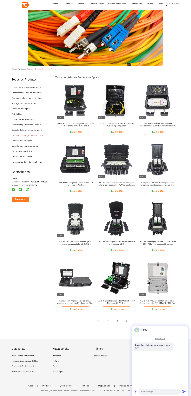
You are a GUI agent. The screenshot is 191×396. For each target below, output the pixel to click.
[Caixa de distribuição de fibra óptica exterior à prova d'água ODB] (116, 218)
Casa (30, 386)
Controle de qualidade (117, 4)
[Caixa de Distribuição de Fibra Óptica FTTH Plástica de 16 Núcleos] (75, 159)
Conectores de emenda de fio (25, 146)
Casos (160, 4)
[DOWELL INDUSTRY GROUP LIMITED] (25, 5)
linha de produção (101, 356)
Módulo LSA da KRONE (22, 156)
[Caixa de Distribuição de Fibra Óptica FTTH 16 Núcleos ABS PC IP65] (116, 277)
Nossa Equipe (58, 372)
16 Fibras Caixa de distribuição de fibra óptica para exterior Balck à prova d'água (75, 125)
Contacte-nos (136, 4)
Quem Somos (66, 386)
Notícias (150, 4)
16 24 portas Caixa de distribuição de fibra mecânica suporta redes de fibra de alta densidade (157, 184)
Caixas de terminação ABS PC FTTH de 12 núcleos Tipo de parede (116, 125)
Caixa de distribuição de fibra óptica (41, 69)
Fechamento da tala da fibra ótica (26, 93)
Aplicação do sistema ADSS (24, 103)
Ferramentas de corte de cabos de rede (27, 162)
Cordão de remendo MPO (23, 119)
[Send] (184, 391)
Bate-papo (20, 199)
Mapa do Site (104, 386)
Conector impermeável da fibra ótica (27, 125)
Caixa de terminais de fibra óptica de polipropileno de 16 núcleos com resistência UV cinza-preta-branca (157, 125)
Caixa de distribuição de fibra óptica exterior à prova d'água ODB (116, 243)
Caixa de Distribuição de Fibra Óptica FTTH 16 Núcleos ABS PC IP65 (116, 302)
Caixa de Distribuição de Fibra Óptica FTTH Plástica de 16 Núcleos (75, 184)
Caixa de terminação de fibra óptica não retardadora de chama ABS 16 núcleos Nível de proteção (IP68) (75, 302)
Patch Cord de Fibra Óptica (23, 356)
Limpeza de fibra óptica (22, 140)
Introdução (57, 356)
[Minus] (184, 330)
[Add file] (136, 391)
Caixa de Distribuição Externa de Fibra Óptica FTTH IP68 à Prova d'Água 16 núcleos (157, 243)
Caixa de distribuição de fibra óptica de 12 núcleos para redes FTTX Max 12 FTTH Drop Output (157, 302)
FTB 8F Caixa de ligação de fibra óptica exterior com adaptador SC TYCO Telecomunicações (75, 243)
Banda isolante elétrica (22, 151)
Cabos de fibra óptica (21, 109)
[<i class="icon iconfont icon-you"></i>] (135, 321)
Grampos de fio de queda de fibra (27, 98)
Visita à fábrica (97, 4)
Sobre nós (82, 4)
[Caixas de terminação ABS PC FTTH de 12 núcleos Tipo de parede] (116, 100)
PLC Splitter (17, 114)
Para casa (57, 4)
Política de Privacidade (129, 386)
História (56, 361)
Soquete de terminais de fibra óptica (27, 130)
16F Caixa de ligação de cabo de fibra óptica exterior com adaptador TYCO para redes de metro (116, 184)
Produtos (69, 4)
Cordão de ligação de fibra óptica (26, 87)
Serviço (56, 366)
